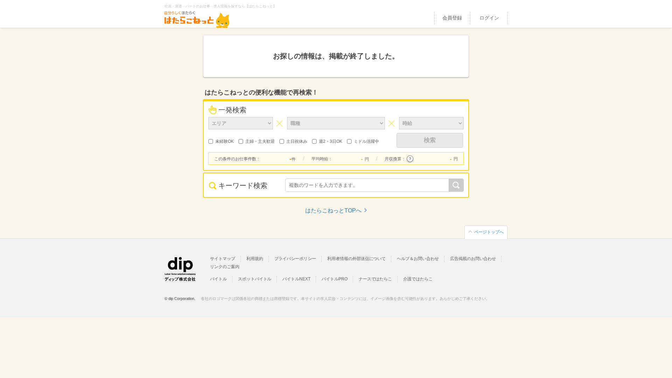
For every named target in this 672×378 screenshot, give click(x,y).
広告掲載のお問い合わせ (473, 258)
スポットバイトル (255, 278)
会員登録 (452, 18)
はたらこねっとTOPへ (333, 211)
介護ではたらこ (418, 278)
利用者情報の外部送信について (356, 258)
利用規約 (254, 258)
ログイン (489, 18)
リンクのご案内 (224, 266)
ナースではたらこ (375, 278)
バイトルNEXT (296, 278)
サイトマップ (222, 258)
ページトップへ (489, 232)
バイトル (218, 278)
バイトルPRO (335, 278)
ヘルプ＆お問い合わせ (418, 258)
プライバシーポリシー (295, 258)
